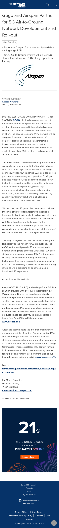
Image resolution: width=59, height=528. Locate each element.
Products (29, 488)
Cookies (29, 519)
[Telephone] (48, 4)
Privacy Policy (36, 512)
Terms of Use (21, 512)
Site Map (39, 515)
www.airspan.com (11, 321)
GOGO (16, 120)
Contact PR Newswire (29, 485)
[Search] (55, 4)
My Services (28, 494)
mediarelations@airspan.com (17, 390)
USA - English (9, 42)
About (29, 491)
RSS (48, 515)
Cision (34, 523)
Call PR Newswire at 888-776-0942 (30, 502)
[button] (29, 75)
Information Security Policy (20, 515)
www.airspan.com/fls (45, 357)
